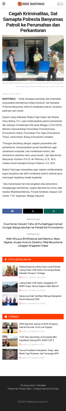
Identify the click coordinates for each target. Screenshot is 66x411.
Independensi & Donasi (46, 388)
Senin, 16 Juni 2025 (11, 94)
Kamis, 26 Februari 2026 (33, 277)
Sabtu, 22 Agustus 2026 (32, 331)
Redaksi (41, 385)
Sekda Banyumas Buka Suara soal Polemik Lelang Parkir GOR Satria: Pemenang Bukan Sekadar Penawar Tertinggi (39, 270)
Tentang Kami (27, 385)
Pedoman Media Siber (20, 388)
